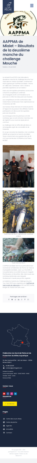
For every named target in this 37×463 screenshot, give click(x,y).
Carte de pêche (11, 422)
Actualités (9, 429)
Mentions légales (14, 454)
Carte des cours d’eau (14, 419)
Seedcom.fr (19, 455)
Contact (9, 433)
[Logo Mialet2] (18, 12)
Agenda (9, 426)
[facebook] (7, 393)
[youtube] (4, 393)
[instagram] (11, 393)
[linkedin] (15, 393)
